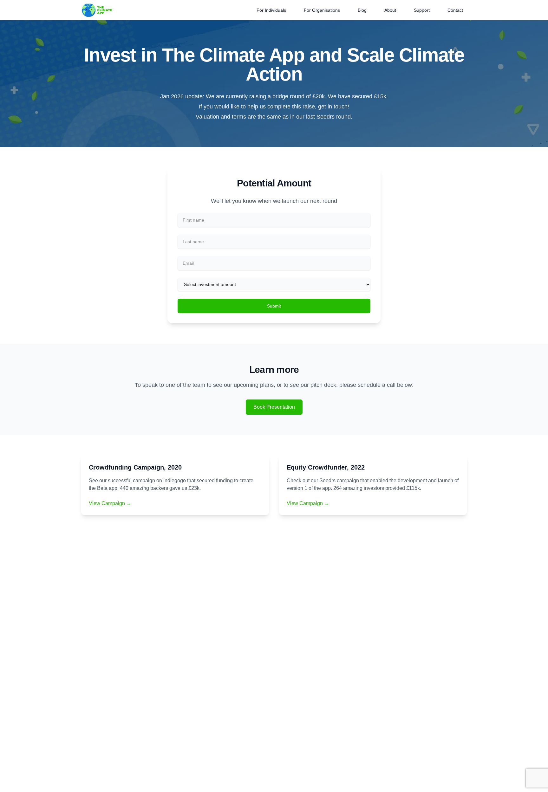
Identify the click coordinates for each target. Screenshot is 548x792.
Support (422, 10)
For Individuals (271, 10)
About (390, 10)
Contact (455, 10)
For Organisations (322, 10)
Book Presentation (274, 407)
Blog (362, 10)
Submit (274, 305)
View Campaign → (110, 503)
